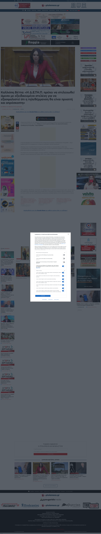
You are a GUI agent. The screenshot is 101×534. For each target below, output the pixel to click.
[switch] (63, 255)
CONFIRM (43, 295)
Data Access (50, 299)
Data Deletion (44, 299)
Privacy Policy (56, 299)
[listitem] (50, 252)
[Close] (69, 234)
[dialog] (50, 267)
